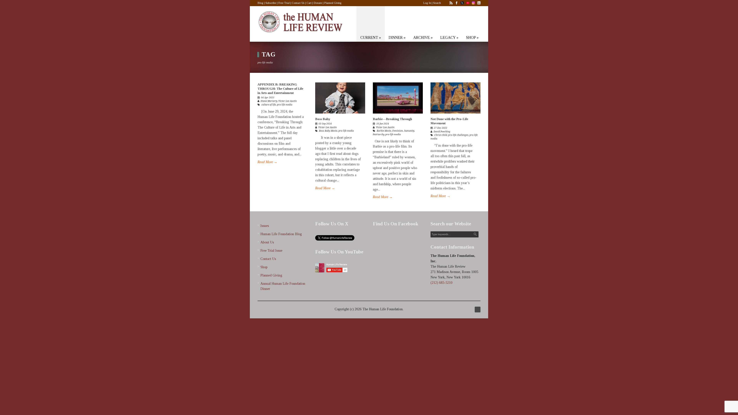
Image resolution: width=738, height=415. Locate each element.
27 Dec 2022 (440, 128)
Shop (264, 267)
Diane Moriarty (269, 101)
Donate (318, 3)
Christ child (440, 135)
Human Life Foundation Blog (281, 234)
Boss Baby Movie (328, 130)
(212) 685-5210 (441, 283)
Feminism (397, 130)
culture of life (268, 104)
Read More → (267, 162)
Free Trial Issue (271, 250)
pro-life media (284, 104)
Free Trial (284, 3)
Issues (264, 226)
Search (437, 3)
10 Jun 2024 (382, 123)
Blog (260, 3)
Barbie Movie (384, 130)
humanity (409, 130)
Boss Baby (322, 119)
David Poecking (442, 131)
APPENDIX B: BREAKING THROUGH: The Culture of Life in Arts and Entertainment (280, 89)
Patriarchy (378, 134)
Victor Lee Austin (287, 101)
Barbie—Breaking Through (392, 119)
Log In (427, 3)
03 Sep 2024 (325, 123)
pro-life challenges (458, 135)
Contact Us (298, 3)
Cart (309, 3)
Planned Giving (333, 3)
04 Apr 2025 (267, 97)
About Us (267, 242)
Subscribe (270, 3)
